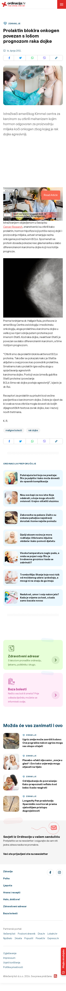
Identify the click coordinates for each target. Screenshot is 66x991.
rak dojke (33, 430)
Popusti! (28, 938)
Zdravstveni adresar (15, 906)
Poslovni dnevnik (26, 933)
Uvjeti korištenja (11, 962)
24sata (18, 938)
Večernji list (9, 933)
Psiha (6, 878)
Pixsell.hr (40, 938)
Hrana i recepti (11, 892)
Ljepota (7, 885)
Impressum (9, 958)
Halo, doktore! (11, 899)
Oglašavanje (9, 953)
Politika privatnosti (13, 967)
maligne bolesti (14, 430)
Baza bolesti (10, 913)
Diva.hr (41, 933)
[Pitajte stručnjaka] (63, 961)
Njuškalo (7, 938)
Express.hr (53, 938)
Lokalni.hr (52, 933)
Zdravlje (8, 871)
